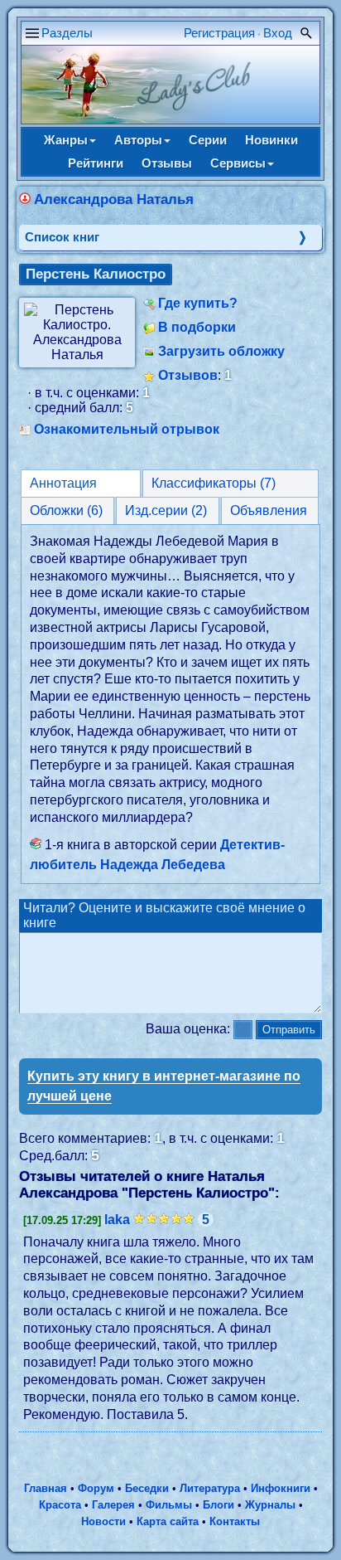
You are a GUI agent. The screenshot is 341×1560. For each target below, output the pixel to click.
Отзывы (167, 163)
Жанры (66, 140)
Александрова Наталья (114, 199)
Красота (60, 1505)
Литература (210, 1488)
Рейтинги (95, 163)
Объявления (268, 510)
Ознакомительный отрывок (126, 429)
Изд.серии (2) (166, 510)
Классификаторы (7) (213, 483)
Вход (277, 33)
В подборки (197, 327)
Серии (208, 140)
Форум (96, 1488)
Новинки (271, 140)
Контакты (234, 1521)
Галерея (113, 1505)
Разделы (67, 33)
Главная (45, 1488)
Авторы (138, 140)
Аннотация (63, 483)
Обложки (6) (66, 510)
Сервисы (238, 163)
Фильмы (169, 1505)
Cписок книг (62, 237)
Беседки (147, 1488)
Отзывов (188, 375)
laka (117, 1220)
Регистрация (219, 33)
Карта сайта (168, 1521)
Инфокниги (280, 1488)
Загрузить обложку (221, 351)
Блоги (218, 1505)
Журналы (270, 1505)
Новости (103, 1521)
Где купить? (198, 303)
